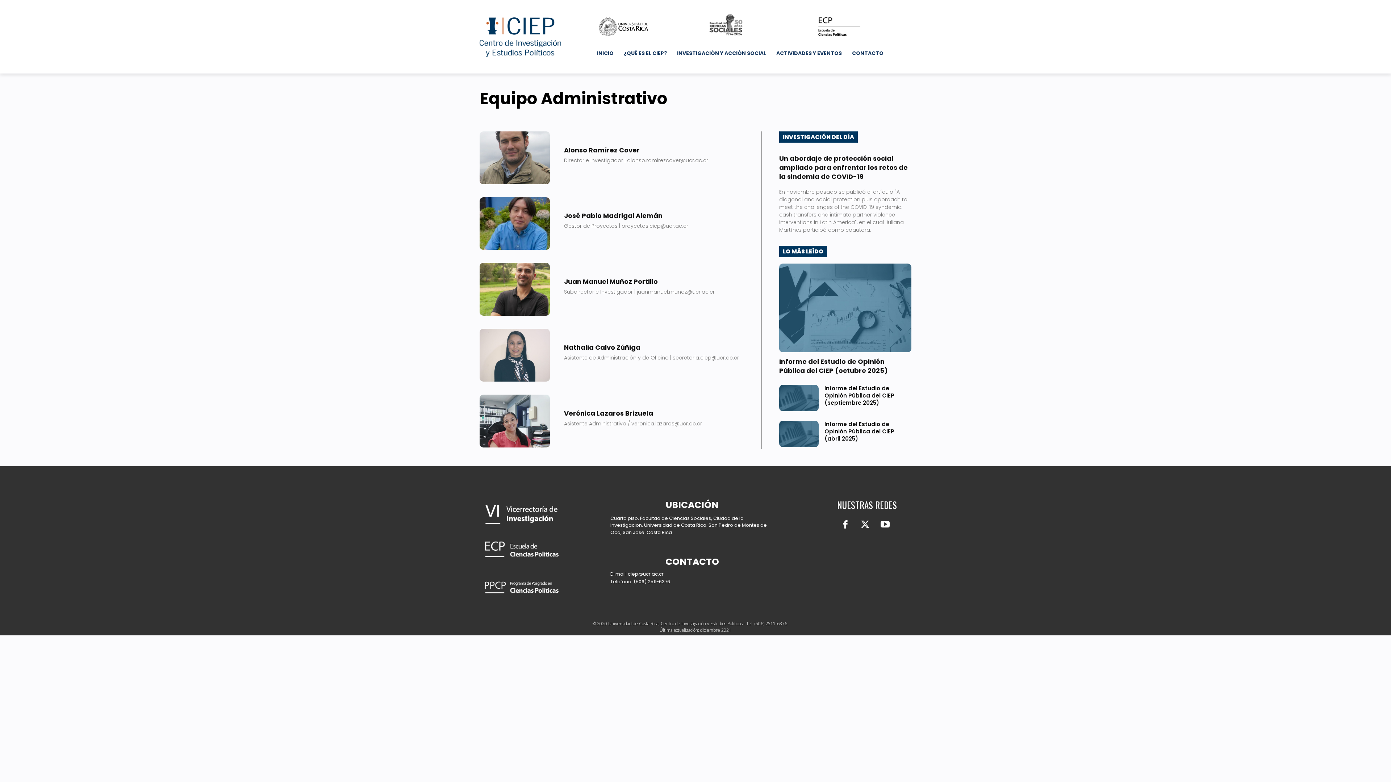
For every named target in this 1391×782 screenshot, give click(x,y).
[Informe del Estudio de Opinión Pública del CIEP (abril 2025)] (799, 434)
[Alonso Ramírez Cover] (515, 157)
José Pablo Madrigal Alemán (613, 215)
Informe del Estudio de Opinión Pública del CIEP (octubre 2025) (833, 366)
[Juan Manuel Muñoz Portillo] (515, 289)
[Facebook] (844, 5)
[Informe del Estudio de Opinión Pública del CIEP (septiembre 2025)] (799, 398)
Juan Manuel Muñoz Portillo (611, 281)
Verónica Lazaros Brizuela (608, 413)
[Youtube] (885, 5)
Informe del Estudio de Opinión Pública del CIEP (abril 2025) (859, 431)
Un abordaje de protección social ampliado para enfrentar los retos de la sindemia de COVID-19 (843, 167)
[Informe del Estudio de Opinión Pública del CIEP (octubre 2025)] (845, 308)
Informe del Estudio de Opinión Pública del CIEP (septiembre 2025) (859, 395)
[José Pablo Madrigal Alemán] (515, 223)
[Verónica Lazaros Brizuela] (515, 421)
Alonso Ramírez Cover (602, 150)
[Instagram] (855, 5)
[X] (865, 5)
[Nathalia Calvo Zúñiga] (515, 355)
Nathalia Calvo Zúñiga (602, 347)
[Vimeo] (874, 5)
